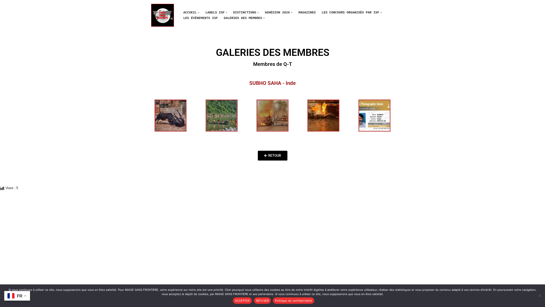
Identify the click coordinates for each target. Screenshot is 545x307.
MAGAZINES (307, 12)
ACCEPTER (242, 300)
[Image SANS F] (163, 15)
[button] (198, 12)
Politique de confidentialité (293, 300)
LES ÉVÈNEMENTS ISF (200, 18)
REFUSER (262, 300)
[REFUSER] (540, 296)
